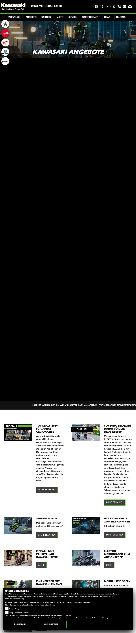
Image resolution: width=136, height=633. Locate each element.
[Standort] (130, 7)
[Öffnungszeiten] (109, 7)
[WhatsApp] (114, 7)
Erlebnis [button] (121, 17)
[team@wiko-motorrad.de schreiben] (124, 7)
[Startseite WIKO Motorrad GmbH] (13, 6)
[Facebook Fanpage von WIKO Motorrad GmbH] (96, 7)
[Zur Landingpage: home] (5, 24)
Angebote (31, 17)
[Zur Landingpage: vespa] (5, 61)
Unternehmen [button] (90, 17)
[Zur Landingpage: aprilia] (5, 33)
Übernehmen (20, 624)
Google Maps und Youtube (19, 613)
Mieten (60, 17)
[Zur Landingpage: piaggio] (5, 52)
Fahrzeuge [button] (14, 17)
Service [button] (72, 17)
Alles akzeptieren (51, 624)
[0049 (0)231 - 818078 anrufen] (119, 7)
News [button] (107, 17)
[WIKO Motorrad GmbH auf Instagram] (101, 7)
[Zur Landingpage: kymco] (5, 42)
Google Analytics (15, 609)
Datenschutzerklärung (16, 599)
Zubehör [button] (46, 17)
